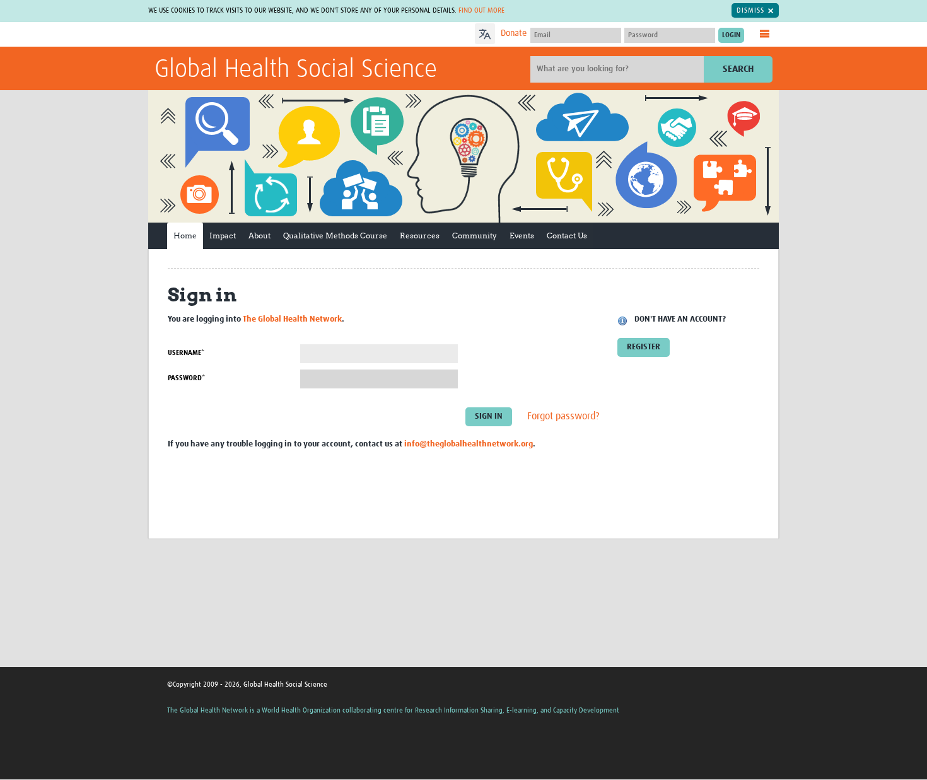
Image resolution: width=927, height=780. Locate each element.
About (259, 235)
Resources (420, 235)
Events (522, 235)
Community (474, 235)
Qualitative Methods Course (335, 235)
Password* (186, 378)
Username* (186, 352)
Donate (514, 33)
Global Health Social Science (295, 70)
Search (738, 69)
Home (185, 235)
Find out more (481, 10)
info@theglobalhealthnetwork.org (468, 444)
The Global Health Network (248, 35)
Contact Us (567, 235)
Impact (222, 235)
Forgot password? (563, 416)
